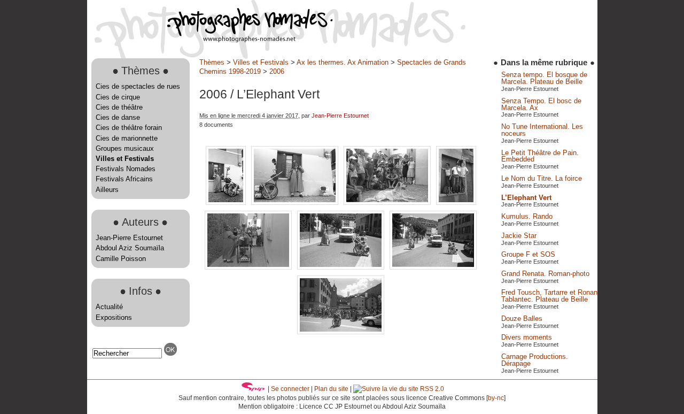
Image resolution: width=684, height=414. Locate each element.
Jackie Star (519, 236)
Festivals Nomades (126, 169)
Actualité (109, 307)
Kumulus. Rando (527, 216)
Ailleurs (107, 190)
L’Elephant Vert (526, 198)
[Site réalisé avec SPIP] (253, 389)
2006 (276, 71)
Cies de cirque (118, 97)
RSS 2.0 (431, 389)
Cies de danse (118, 117)
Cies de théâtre (119, 107)
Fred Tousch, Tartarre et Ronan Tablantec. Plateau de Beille (549, 295)
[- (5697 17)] (388, 202)
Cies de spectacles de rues (138, 86)
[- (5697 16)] (296, 202)
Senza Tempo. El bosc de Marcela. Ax (541, 104)
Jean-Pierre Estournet (129, 238)
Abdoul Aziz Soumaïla (130, 248)
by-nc (496, 398)
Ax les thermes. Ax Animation (342, 62)
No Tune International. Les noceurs (542, 129)
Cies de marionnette (127, 138)
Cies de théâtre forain (129, 128)
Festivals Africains (124, 179)
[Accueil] (210, 40)
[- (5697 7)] (342, 267)
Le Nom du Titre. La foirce (541, 178)
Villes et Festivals (125, 159)
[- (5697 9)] (341, 332)
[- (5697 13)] (227, 202)
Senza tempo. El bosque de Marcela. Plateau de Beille (544, 78)
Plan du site (331, 389)
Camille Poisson (121, 259)
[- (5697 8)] (433, 267)
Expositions (114, 317)
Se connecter (290, 389)
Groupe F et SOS (528, 254)
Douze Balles (521, 319)
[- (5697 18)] (456, 202)
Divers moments (526, 337)
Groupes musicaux (125, 148)
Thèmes (211, 62)
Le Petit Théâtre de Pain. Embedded (540, 156)
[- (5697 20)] (249, 267)
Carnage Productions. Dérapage (534, 359)
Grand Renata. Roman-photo (545, 274)
